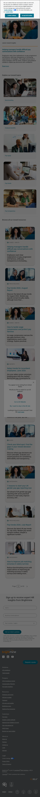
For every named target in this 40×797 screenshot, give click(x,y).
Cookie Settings (8, 10)
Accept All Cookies (27, 15)
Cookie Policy (9, 12)
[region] (20, 9)
